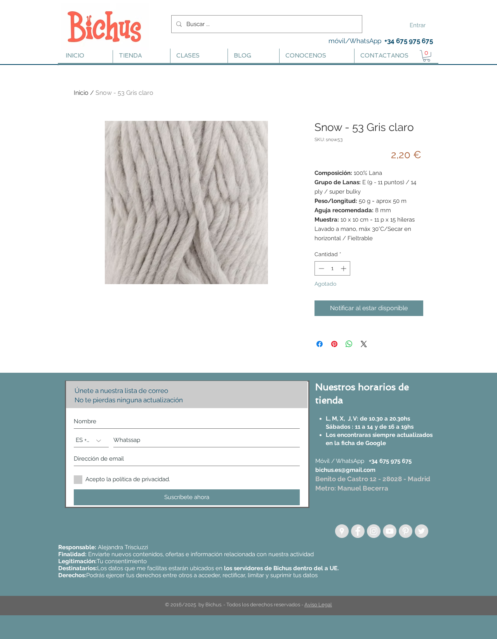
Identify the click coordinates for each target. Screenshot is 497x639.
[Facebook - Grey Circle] (358, 531)
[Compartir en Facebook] (319, 344)
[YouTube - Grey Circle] (389, 531)
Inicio (81, 92)
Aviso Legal (318, 605)
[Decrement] (320, 268)
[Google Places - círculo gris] (342, 531)
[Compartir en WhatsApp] (349, 344)
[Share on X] (363, 344)
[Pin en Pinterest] (334, 344)
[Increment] (344, 268)
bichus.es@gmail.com (345, 469)
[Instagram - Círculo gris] (374, 531)
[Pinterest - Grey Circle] (405, 531)
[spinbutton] (332, 268)
